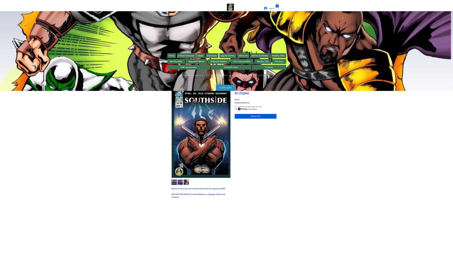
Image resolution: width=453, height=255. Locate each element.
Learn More (252, 109)
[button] (277, 5)
